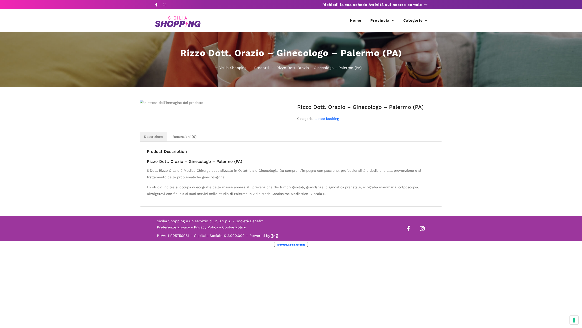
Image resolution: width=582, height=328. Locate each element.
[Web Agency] (274, 235)
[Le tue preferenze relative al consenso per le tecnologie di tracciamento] (574, 320)
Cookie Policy (234, 227)
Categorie (413, 20)
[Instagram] (164, 4)
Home (355, 20)
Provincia (379, 20)
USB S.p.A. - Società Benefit (238, 221)
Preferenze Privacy (173, 227)
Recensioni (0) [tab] (185, 137)
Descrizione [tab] (153, 137)
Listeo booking (327, 119)
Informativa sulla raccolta (291, 244)
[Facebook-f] (156, 4)
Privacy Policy (206, 227)
